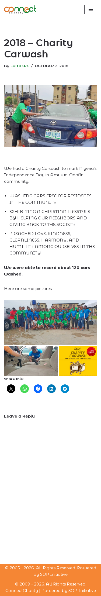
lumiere (20, 66)
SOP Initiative (54, 574)
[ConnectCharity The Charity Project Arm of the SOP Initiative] (20, 9)
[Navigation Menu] (90, 9)
